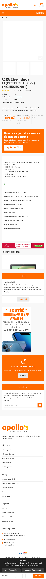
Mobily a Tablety (10, 557)
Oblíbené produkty (7, 517)
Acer (15, 94)
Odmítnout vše (11, 570)
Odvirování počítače (8, 492)
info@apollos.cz (9, 539)
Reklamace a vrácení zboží (10, 483)
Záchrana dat (6, 496)
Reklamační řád (7, 463)
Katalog (40, 13)
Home (4, 18)
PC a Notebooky (22, 557)
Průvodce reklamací (8, 454)
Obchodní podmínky (8, 458)
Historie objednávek (8, 513)
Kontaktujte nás (7, 467)
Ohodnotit (29, 90)
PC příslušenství (35, 557)
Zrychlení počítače (8, 488)
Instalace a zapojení (8, 479)
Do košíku (38, 576)
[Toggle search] (35, 5)
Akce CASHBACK (7, 521)
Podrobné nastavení (33, 570)
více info (23, 375)
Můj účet (4, 508)
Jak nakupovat (6, 450)
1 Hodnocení (20, 90)
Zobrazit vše (23, 299)
